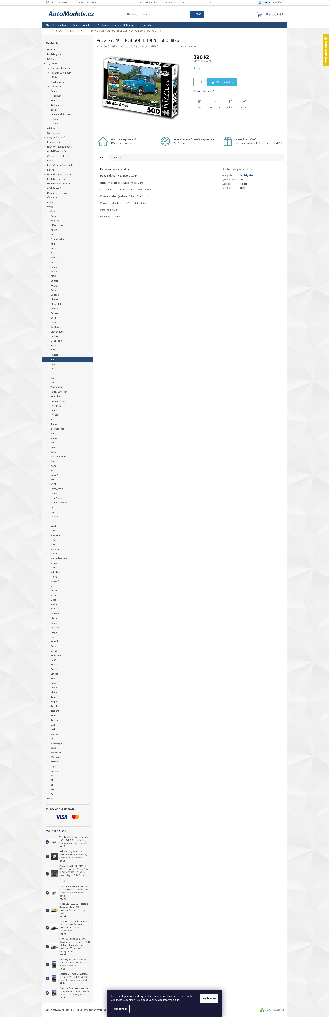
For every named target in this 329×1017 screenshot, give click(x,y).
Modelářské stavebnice (59, 174)
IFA (52, 419)
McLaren (55, 549)
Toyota (54, 706)
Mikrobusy (56, 96)
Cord (53, 318)
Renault (55, 641)
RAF (53, 637)
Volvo (53, 748)
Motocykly (56, 87)
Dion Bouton (57, 332)
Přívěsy (55, 77)
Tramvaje (55, 100)
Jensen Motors (58, 456)
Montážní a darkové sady (60, 165)
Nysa (53, 595)
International (57, 429)
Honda (54, 410)
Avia (53, 253)
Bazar (50, 798)
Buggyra (55, 285)
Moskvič (55, 581)
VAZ (53, 738)
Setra (53, 664)
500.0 (242, 188)
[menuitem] (56, 25)
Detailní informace (202, 91)
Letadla (54, 119)
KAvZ (53, 466)
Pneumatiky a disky (57, 193)
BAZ (53, 262)
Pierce (54, 618)
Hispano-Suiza (58, 401)
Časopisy (52, 197)
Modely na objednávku (58, 183)
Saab (53, 646)
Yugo (53, 766)
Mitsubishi (56, 572)
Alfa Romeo (57, 225)
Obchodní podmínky (148, 2)
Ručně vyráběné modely (59, 147)
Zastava (55, 771)
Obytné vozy (57, 82)
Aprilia (54, 230)
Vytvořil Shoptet (275, 1010)
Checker (55, 299)
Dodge (54, 336)
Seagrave (56, 655)
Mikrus (54, 563)
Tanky (54, 110)
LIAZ (53, 512)
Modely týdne (54, 54)
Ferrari (54, 355)
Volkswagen (57, 743)
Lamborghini (57, 489)
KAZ (53, 470)
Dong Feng (56, 341)
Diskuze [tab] (117, 157)
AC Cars (55, 221)
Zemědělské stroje (61, 114)
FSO (53, 373)
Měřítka (51, 128)
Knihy (50, 202)
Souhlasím (209, 998)
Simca (54, 669)
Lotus (53, 521)
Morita (54, 577)
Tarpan (54, 701)
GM (52, 382)
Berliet (54, 271)
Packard (55, 604)
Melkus (54, 553)
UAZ (53, 725)
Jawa (53, 442)
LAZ (53, 507)
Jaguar (54, 438)
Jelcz (53, 452)
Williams (55, 762)
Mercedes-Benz (59, 558)
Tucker (54, 720)
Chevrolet (56, 304)
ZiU (52, 794)
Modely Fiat (246, 175)
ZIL (52, 780)
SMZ (53, 678)
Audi (53, 244)
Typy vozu (52, 63)
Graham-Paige (58, 387)
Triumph (55, 715)
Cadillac (55, 295)
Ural (53, 729)
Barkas (54, 258)
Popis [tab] (103, 157)
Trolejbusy (56, 105)
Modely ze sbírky (56, 179)
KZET (53, 484)
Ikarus (54, 424)
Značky (51, 211)
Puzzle (50, 160)
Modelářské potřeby (58, 151)
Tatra (53, 697)
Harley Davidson (59, 392)
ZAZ (53, 775)
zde (177, 1000)
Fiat (53, 359)
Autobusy (56, 91)
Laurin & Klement (59, 503)
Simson (54, 674)
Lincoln (54, 517)
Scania (54, 651)
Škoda (54, 692)
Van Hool (55, 734)
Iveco (53, 433)
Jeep (53, 447)
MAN (53, 530)
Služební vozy (54, 133)
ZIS (52, 789)
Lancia (54, 493)
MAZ (53, 540)
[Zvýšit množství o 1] (205, 80)
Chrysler (55, 308)
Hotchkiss (56, 406)
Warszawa (56, 752)
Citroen (54, 313)
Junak (54, 461)
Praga (54, 632)
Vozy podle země (56, 137)
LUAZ (53, 526)
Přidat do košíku (224, 82)
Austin (54, 248)
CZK (265, 2)
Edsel (53, 345)
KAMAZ (54, 475)
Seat (53, 660)
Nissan (54, 591)
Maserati (55, 535)
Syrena (54, 688)
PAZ (53, 609)
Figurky (51, 170)
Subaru (54, 683)
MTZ (53, 586)
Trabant (55, 711)
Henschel (55, 396)
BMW (53, 276)
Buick (53, 290)
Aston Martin (57, 239)
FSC (53, 368)
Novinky (51, 49)
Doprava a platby (174, 2)
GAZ (53, 378)
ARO (53, 234)
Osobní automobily (60, 68)
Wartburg (55, 757)
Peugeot (55, 613)
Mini (53, 567)
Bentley (55, 267)
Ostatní (54, 123)
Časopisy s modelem (58, 156)
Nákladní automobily (61, 73)
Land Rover (56, 498)
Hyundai (55, 415)
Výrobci (51, 207)
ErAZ (53, 350)
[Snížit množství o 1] (205, 84)
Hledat (197, 14)
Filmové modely (55, 142)
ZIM (52, 785)
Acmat (54, 216)
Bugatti (54, 281)
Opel (53, 600)
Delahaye (55, 327)
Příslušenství (54, 188)
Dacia (53, 322)
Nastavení (120, 1009)
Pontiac (55, 623)
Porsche (55, 627)
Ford (53, 364)
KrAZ (53, 479)
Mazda (54, 544)
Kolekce (51, 59)
